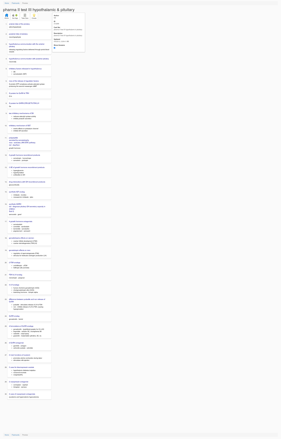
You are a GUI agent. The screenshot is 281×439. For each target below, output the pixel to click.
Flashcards (15, 3)
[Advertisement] (69, 73)
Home (7, 3)
